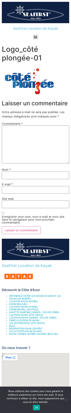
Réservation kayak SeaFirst (25, 328)
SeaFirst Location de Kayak (35, 28)
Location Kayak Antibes (23, 301)
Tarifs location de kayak (24, 320)
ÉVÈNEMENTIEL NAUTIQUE (23, 309)
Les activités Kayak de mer (25, 331)
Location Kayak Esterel (23, 306)
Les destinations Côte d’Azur (26, 323)
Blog (12, 325)
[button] (36, 37)
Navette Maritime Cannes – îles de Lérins (34, 312)
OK (36, 407)
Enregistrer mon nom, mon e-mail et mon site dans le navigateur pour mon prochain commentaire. (33, 219)
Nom (6, 169)
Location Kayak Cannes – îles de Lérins (32, 317)
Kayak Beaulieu (18, 304)
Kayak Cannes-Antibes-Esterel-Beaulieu (33, 333)
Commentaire (12, 123)
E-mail (7, 184)
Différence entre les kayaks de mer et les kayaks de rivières (35, 297)
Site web (8, 198)
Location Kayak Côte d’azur (26, 314)
